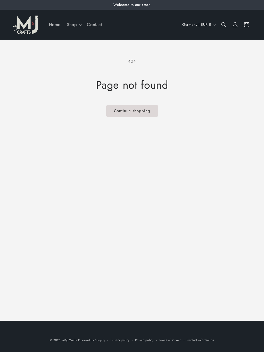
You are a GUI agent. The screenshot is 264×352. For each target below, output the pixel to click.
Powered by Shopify (91, 340)
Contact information (200, 340)
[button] (74, 24)
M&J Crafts (69, 340)
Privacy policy (120, 340)
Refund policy (144, 340)
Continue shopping (132, 111)
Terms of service (170, 340)
